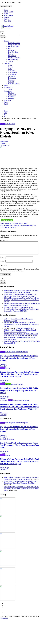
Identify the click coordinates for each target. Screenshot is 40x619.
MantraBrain (4, 618)
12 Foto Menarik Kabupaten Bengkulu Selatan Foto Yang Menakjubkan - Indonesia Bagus (21, 334)
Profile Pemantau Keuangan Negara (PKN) (14, 223)
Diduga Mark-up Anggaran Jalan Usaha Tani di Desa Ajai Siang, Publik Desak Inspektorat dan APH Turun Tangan (21, 300)
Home (6, 10)
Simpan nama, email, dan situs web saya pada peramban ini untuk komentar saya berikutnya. (19, 270)
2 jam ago (3, 364)
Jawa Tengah (12, 72)
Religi (6, 85)
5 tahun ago (4, 141)
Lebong (10, 54)
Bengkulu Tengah (14, 45)
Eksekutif (11, 93)
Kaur (9, 48)
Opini (6, 104)
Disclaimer (7, 17)
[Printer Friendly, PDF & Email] (7, 220)
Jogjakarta (11, 76)
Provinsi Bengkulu (14, 57)
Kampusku (11, 96)
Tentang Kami (8, 12)
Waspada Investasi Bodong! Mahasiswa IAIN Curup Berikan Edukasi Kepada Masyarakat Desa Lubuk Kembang (20, 330)
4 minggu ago (4, 380)
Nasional (7, 63)
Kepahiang (11, 50)
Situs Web (3, 265)
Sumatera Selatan (13, 83)
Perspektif (3, 143)
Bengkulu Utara (13, 46)
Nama (2, 257)
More (6, 13)
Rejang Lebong (13, 59)
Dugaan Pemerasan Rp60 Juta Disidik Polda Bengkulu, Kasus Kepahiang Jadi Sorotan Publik (22, 304)
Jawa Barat (11, 70)
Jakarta (10, 67)
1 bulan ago (4, 413)
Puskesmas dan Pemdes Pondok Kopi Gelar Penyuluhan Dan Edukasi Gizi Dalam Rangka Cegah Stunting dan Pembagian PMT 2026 (21, 309)
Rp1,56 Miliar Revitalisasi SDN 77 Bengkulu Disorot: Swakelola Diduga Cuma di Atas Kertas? (21, 291)
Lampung (11, 80)
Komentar (4, 240)
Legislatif (11, 98)
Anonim (6, 322)
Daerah (6, 41)
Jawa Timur (12, 74)
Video (10, 89)
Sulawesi (11, 82)
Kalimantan (12, 78)
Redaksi (6, 19)
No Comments (4, 145)
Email (2, 261)
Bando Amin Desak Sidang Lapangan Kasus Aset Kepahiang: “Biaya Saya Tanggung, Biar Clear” (20, 295)
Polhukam (7, 100)
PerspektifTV (8, 87)
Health (6, 102)
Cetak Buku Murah (10, 341)
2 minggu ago (4, 451)
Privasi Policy (8, 15)
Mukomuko (12, 56)
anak (5, 319)
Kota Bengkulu (13, 52)
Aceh (10, 65)
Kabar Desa (12, 95)
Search (2, 33)
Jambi (10, 69)
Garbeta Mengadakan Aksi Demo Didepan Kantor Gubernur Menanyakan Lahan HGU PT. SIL (21, 324)
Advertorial (7, 91)
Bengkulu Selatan (14, 43)
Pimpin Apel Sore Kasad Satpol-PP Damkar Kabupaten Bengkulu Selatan (20, 337)
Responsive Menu (6, 6)
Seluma (10, 61)
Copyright (7, 21)
